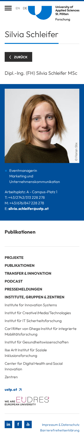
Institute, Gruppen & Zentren (34, 297)
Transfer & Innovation (28, 273)
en (18, 8)
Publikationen (20, 265)
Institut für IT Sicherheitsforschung (33, 320)
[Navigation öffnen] (8, 8)
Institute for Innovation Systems (31, 305)
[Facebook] (18, 424)
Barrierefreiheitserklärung (59, 430)
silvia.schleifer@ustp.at (28, 208)
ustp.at (11, 389)
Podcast (14, 281)
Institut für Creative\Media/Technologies (38, 312)
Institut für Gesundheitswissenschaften (37, 342)
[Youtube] (28, 424)
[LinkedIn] (8, 424)
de (25, 8)
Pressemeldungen (23, 289)
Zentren (11, 377)
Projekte (14, 257)
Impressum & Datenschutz (60, 425)
